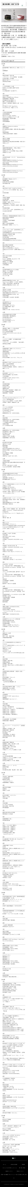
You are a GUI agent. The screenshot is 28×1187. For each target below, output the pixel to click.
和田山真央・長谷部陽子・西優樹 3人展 (11, 390)
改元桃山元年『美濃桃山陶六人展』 (11, 1024)
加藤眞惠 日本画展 (7, 303)
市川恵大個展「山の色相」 (9, 78)
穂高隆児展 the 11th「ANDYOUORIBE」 (11, 413)
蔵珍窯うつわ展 (6, 1095)
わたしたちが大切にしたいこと (10, 1167)
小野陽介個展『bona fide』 (8, 1086)
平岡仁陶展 (5, 257)
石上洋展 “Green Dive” (7, 408)
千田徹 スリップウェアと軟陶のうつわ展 (12, 749)
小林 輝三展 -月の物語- (8, 274)
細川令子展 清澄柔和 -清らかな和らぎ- (11, 448)
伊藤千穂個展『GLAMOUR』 (9, 1130)
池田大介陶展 (6, 931)
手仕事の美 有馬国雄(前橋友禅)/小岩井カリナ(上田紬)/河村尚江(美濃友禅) (14, 216)
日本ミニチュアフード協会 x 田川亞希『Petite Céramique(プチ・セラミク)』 (13, 999)
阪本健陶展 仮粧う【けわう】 (9, 479)
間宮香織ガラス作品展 (8, 814)
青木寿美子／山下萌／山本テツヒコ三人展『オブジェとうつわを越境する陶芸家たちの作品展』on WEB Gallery (14, 1066)
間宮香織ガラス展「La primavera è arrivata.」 (12, 362)
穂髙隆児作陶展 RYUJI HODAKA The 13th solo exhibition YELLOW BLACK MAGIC (13, 160)
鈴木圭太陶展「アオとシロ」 (9, 677)
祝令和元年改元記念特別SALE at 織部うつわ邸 (13, 1029)
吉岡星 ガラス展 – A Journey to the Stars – (11, 309)
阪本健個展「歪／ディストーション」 (11, 901)
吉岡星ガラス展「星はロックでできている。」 (13, 551)
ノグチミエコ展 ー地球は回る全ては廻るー (13, 490)
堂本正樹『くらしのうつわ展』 (10, 1101)
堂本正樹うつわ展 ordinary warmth (10, 884)
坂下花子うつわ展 (7, 731)
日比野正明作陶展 (7, 608)
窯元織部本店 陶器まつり (9, 431)
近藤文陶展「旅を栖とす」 (9, 478)
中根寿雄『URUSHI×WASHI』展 (10, 545)
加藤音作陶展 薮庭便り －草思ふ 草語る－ (12, 148)
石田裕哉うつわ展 (7, 877)
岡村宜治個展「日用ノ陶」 (9, 75)
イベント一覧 (14, 1174)
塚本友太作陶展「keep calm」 (9, 1035)
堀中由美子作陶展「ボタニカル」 (10, 1112)
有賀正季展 (5, 418)
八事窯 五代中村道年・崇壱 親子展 (11, 283)
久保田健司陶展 (6, 778)
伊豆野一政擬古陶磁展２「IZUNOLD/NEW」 (13, 906)
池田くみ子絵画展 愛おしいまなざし (11, 248)
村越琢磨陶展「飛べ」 (8, 819)
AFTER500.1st (6, 649)
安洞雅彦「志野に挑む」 (8, 660)
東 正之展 (5, 851)
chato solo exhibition (7, 411)
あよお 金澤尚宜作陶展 (8, 331)
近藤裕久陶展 (6, 424)
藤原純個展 (5, 308)
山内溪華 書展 (6, 199)
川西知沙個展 (6, 970)
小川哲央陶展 (6, 376)
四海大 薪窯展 (6, 163)
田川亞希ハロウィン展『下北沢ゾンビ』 (12, 866)
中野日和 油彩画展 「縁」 (8, 149)
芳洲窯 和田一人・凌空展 (8, 200)
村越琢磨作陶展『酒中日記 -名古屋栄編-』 (12, 985)
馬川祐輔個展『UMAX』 (8, 1138)
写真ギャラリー (20, 1171)
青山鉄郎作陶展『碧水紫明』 (9, 964)
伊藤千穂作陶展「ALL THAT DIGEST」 (11, 962)
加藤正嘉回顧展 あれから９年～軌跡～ (11, 502)
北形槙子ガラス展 (7, 152)
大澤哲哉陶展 (6, 264)
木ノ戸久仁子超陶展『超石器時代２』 (11, 1016)
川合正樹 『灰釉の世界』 (8, 776)
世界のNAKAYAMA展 (7, 680)
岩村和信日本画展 (7, 81)
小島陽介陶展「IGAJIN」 (8, 845)
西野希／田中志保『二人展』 (9, 1022)
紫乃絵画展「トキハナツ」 (9, 373)
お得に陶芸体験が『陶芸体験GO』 (10, 714)
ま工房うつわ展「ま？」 (8, 379)
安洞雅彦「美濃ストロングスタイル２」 (12, 202)
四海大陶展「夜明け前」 (8, 504)
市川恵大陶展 (6, 192)
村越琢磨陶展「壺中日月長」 (9, 437)
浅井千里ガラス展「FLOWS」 (9, 536)
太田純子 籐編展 (6, 197)
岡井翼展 (5, 673)
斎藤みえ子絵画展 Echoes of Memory (10, 97)
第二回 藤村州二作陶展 (8, 453)
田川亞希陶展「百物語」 (8, 831)
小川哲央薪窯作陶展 (7, 260)
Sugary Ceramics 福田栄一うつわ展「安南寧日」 (13, 282)
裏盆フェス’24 (6, 368)
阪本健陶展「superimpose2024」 (9, 330)
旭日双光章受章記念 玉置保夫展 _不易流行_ (13, 865)
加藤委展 (5, 697)
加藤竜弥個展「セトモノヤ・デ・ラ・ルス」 (13, 899)
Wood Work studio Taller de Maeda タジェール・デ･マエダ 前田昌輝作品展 (13, 398)
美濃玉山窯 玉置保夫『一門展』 (10, 983)
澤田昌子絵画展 (6, 434)
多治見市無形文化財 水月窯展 (9, 314)
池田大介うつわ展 (7, 444)
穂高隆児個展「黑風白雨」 (9, 720)
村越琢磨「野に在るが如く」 (9, 487)
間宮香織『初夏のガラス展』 (9, 1048)
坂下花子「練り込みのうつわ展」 (10, 465)
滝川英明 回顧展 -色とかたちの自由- (11, 269)
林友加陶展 (5, 733)
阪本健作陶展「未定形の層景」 (10, 118)
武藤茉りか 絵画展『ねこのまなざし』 (11, 625)
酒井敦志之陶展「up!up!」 (8, 840)
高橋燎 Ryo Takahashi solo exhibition (10, 126)
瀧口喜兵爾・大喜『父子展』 (9, 1139)
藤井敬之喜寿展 (6, 779)
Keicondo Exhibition (7, 319)
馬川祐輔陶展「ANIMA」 (8, 947)
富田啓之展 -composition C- (8, 926)
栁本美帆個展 (6, 807)
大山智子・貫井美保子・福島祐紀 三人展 (12, 1126)
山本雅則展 (5, 694)
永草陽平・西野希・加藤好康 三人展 (11, 402)
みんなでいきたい (7, 955)
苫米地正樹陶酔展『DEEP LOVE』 (10, 1023)
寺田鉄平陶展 (6, 295)
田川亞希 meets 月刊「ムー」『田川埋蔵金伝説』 (14, 708)
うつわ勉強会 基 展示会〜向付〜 (10, 422)
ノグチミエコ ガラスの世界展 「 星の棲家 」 (13, 77)
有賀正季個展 (6, 538)
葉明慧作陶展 (6, 975)
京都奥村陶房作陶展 (7, 637)
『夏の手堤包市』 (7, 1069)
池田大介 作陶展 (6, 138)
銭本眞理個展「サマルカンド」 (10, 524)
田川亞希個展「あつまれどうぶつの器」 (12, 934)
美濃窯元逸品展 (6, 662)
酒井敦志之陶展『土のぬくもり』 (10, 989)
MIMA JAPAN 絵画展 (7, 256)
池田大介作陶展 (6, 705)
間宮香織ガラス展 (7, 678)
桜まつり (5, 516)
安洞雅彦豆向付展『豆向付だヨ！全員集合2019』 (14, 1019)
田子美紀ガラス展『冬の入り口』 (10, 873)
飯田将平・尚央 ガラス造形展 (9, 583)
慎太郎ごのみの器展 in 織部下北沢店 (11, 88)
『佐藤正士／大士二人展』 (9, 1080)
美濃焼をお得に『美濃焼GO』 (9, 710)
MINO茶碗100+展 (6, 183)
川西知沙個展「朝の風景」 (9, 421)
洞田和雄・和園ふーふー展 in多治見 (11, 328)
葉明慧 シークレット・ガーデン (10, 765)
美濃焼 (23, 1164)
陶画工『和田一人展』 (8, 1147)
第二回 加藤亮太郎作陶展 (8, 391)
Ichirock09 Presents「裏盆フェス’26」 (11, 107)
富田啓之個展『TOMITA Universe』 (10, 1136)
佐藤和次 (5, 789)
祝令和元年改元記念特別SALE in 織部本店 (12, 1027)
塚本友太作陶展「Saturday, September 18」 (12, 853)
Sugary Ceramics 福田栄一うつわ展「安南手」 (13, 401)
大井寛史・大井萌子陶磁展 (9, 220)
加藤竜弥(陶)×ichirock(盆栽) (9, 688)
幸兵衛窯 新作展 (6, 820)
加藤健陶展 (5, 588)
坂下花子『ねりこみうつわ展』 (10, 1146)
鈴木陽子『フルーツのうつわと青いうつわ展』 (13, 913)
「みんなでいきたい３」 (8, 834)
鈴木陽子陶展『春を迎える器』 (10, 986)
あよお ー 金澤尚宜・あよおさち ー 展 (11, 258)
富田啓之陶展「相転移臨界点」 (10, 316)
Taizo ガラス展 (6, 275)
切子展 (4, 847)
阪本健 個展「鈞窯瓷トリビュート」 (11, 225)
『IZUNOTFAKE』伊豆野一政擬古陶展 (11, 1144)
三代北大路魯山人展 (7, 889)
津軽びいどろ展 (6, 796)
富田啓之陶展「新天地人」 (9, 868)
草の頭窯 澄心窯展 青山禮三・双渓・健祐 (12, 770)
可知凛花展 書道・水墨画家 (9, 597)
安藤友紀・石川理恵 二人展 (9, 728)
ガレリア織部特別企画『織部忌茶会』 (11, 1051)
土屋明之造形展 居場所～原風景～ (10, 133)
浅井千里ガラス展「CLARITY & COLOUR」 (12, 188)
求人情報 (20, 1174)
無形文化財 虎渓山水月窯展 (9, 812)
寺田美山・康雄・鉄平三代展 (9, 746)
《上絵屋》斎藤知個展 (8, 925)
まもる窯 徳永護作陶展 (8, 756)
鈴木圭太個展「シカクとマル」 (10, 795)
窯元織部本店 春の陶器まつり (9, 100)
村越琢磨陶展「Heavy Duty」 (9, 203)
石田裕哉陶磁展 (6, 114)
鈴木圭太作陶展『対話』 (8, 1026)
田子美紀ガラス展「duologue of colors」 (11, 377)
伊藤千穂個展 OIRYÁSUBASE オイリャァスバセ (13, 292)
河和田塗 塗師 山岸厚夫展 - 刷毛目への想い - (13, 671)
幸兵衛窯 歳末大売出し (8, 317)
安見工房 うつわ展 (7, 651)
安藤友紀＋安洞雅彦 (7, 1049)
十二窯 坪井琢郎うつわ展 (8, 86)
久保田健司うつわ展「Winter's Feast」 (11, 626)
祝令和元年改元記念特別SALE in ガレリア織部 (13, 1030)
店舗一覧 (3, 1174)
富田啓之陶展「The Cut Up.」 (9, 305)
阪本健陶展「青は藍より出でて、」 (11, 179)
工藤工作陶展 (6, 454)
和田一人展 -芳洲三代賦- (8, 636)
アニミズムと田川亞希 (8, 407)
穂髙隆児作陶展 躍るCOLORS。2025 (11, 280)
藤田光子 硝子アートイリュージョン (11, 80)
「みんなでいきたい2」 (8, 781)
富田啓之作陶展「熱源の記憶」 (10, 1106)
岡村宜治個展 (6, 1085)
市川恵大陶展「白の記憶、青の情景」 (11, 297)
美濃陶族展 (5, 70)
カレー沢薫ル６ (6, 1001)
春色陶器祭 (5, 222)
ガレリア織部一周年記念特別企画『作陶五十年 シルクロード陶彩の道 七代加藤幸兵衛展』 (14, 1059)
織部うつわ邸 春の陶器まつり (9, 101)
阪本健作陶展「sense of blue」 (9, 365)
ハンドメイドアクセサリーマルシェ (11, 1127)
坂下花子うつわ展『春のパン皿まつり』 (12, 1008)
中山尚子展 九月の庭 (8, 564)
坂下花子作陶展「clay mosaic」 (9, 689)
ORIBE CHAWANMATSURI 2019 (10, 1100)
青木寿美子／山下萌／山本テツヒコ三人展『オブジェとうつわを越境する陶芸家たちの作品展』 (14, 1044)
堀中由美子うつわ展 (7, 888)
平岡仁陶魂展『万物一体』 (9, 1006)
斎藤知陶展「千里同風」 (8, 393)
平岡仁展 (5, 754)
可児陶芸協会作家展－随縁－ (9, 832)
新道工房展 (5, 356)
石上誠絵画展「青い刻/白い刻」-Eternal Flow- (13, 839)
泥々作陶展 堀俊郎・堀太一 (9, 306)
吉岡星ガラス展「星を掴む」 (9, 436)
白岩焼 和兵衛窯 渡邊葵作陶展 (9, 238)
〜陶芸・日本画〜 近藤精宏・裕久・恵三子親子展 (14, 509)
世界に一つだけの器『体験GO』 (10, 825)
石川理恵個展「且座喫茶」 (9, 580)
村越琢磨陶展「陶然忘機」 (9, 98)
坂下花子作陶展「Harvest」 (9, 950)
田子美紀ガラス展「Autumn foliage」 (11, 291)
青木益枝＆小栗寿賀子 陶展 (9, 234)
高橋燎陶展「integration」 (8, 235)
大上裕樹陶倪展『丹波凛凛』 (9, 1078)
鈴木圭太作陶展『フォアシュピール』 (11, 1149)
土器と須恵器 (6, 882)
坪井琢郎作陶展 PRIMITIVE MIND (10, 473)
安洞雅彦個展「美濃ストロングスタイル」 (12, 348)
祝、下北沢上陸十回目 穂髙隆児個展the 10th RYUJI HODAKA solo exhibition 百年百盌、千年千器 (14, 567)
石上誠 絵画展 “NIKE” (7, 558)
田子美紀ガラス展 (7, 433)
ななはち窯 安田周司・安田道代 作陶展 (11, 466)
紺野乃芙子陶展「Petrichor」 (9, 246)
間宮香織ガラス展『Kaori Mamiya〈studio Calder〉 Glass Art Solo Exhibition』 (14, 940)
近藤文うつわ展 (6, 790)
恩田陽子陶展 (6, 340)
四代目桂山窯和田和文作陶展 (9, 991)
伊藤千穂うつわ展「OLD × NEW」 (10, 456)
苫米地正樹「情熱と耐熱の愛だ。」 (11, 976)
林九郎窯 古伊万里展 (7, 442)
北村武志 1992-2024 (7, 350)
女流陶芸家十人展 (7, 997)
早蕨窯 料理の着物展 (8, 550)
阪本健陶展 (5, 634)
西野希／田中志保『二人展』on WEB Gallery (12, 1046)
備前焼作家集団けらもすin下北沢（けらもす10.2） (14, 1108)
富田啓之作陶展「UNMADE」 (9, 609)
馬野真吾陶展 (6, 132)
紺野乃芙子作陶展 (7, 787)
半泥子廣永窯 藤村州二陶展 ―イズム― (12, 686)
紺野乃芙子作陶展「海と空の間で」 (11, 374)
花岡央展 (5, 579)
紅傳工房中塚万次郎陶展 (8, 182)
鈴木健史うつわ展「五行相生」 (10, 533)
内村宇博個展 (6, 127)
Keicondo (4, 768)
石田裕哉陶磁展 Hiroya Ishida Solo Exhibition (12, 232)
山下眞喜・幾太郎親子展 (8, 707)
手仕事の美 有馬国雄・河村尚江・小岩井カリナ (13, 367)
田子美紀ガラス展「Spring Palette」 (10, 106)
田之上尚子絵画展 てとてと (9, 320)
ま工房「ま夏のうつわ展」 (9, 528)
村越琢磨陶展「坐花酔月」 (9, 782)
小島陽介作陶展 (6, 461)
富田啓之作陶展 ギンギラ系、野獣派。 (11, 760)
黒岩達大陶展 (6, 385)
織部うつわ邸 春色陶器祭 (8, 223)
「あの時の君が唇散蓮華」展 (9, 681)
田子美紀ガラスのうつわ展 (9, 1072)
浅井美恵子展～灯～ (7, 302)
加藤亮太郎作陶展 (7, 933)
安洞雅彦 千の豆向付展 (8, 759)
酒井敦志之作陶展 (7, 343)
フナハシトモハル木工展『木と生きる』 (12, 1135)
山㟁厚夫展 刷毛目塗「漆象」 (9, 736)
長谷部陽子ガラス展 (7, 263)
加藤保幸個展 (6, 351)
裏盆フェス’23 (6, 522)
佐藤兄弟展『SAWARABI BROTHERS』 (11, 1073)
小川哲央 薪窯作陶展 (7, 112)
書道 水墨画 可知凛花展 (8, 245)
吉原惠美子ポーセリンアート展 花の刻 (11, 619)
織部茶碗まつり (6, 956)
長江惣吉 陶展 (6, 237)
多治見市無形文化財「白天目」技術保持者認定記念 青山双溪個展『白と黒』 (14, 897)
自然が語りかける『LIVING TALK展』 (11, 1070)
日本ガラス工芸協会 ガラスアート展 (11, 117)
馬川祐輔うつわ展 (7, 992)
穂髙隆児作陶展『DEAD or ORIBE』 (11, 945)
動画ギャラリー (9, 1171)
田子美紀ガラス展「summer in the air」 (11, 696)
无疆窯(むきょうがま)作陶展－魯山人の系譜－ (13, 151)
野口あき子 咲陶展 (7, 1119)
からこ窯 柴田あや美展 (8, 425)
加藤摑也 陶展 (6, 180)
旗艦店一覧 (8, 1174)
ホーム (4, 1164)
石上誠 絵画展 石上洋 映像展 (9, 719)
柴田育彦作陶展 (6, 140)
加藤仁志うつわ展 (7, 633)
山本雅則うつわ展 (7, 321)
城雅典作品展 (6, 388)
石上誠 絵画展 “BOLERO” (8, 410)
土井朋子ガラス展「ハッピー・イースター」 (13, 498)
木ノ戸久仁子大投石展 (8, 804)
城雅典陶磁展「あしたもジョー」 (10, 699)
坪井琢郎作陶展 (6, 208)
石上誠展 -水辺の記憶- (8, 272)
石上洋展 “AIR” (6, 556)
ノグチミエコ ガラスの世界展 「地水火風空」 (14, 342)
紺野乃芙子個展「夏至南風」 (9, 920)
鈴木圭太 (5, 89)
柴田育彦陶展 (6, 600)
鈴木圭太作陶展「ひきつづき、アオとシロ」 (13, 357)
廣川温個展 (5, 570)
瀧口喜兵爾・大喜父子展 (8, 806)
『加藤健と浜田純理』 (8, 876)
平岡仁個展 (5, 535)
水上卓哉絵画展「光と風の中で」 (10, 91)
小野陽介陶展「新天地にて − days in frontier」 (13, 559)
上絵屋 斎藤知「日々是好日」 (9, 734)
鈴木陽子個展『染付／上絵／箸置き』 (11, 1037)
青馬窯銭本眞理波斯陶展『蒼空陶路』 (11, 1038)
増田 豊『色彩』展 (7, 517)
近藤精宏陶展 (6, 120)
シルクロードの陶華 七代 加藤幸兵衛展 (12, 339)
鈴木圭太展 (5, 582)
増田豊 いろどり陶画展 (8, 261)
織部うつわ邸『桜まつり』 (9, 1020)
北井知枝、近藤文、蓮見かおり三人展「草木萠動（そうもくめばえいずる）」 (14, 492)
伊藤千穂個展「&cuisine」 (8, 748)
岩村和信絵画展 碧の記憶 (8, 620)
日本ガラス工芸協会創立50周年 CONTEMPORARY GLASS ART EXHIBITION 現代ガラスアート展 (14, 526)
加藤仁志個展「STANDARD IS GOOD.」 (11, 606)
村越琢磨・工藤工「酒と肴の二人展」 (11, 743)
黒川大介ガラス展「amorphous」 (10, 115)
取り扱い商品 (22, 1167)
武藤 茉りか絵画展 (7, 290)
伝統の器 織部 (14, 1164)
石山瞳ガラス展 (6, 387)
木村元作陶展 (6, 95)
